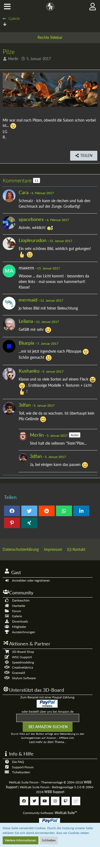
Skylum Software (24, 678)
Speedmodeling (23, 662)
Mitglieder (19, 627)
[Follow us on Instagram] (55, 801)
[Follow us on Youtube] (45, 801)
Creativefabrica (22, 667)
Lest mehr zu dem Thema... (47, 742)
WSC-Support (22, 657)
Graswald (18, 673)
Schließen (49, 840)
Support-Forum (23, 767)
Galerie (17, 616)
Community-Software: (50, 813)
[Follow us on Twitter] (34, 801)
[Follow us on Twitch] (65, 801)
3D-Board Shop (23, 652)
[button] (7, 6)
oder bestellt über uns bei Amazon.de (48, 712)
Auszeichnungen (23, 632)
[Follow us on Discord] (76, 801)
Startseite (18, 606)
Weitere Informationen (20, 840)
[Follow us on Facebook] (24, 801)
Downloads (20, 621)
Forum (16, 611)
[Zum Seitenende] (5, 24)
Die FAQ (18, 762)
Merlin (13, 58)
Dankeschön (21, 600)
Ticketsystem (21, 772)
